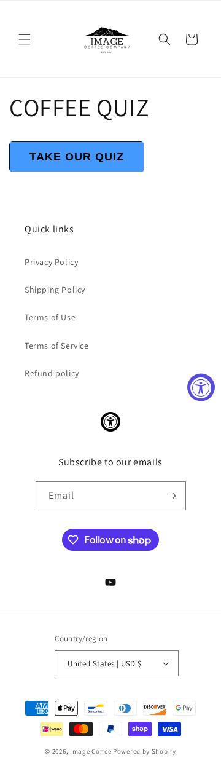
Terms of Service (57, 345)
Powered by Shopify (144, 751)
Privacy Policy (51, 261)
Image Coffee (90, 751)
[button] (24, 39)
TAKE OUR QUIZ (76, 157)
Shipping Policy (55, 289)
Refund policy (52, 373)
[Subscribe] (171, 495)
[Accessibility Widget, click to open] (201, 387)
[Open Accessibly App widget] (110, 422)
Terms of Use (50, 317)
